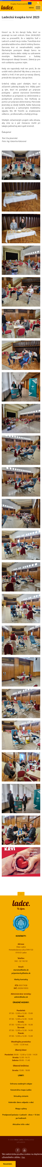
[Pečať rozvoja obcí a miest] (21, 923)
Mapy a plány (21, 1108)
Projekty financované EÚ (19, 4)
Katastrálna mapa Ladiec (21, 1090)
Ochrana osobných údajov (21, 1083)
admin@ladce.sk (21, 997)
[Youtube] (24, 1150)
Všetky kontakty (21, 979)
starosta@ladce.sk (21, 970)
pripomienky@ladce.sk (21, 973)
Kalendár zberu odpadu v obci (21, 1102)
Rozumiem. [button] (7, 1164)
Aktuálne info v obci (21, 1124)
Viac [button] (23, 1157)
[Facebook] (17, 1150)
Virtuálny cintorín (21, 1096)
